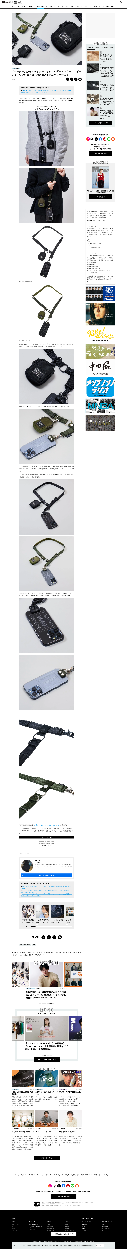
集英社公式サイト (37, 1241)
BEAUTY (64, 989)
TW (67, 79)
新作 (34, 944)
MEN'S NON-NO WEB (6, 2)
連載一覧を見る (46, 1158)
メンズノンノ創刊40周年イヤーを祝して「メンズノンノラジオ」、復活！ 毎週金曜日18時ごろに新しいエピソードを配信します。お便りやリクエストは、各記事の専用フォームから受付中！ (46, 1141)
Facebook (100, 139)
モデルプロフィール (86, 6)
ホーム (14, 6)
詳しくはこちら (100, 1245)
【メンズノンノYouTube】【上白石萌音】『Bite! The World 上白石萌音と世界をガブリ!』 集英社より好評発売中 (46, 1046)
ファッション (40, 6)
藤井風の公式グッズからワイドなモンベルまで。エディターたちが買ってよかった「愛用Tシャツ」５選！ (107, 58)
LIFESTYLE (16, 1129)
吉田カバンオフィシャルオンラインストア (47, 825)
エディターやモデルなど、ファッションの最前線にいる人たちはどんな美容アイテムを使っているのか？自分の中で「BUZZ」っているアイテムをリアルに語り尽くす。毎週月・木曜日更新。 (70, 1101)
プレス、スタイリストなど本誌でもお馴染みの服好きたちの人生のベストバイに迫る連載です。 (46, 1099)
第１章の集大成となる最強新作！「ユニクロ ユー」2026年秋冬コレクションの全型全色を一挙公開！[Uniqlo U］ (107, 101)
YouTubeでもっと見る (48, 1059)
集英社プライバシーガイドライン (53, 1241)
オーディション (22, 6)
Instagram (88, 139)
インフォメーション (108, 6)
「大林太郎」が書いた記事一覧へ (46, 875)
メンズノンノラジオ (43, 1132)
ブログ (67, 6)
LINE (80, 79)
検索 (121, 2)
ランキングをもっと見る (100, 123)
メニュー (125, 2)
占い (100, 6)
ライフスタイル (74, 6)
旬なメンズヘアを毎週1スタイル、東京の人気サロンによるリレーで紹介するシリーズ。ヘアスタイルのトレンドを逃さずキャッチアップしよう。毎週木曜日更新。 (70, 1141)
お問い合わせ (67, 1241)
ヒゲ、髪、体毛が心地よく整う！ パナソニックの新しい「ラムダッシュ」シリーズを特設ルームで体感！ (42, 922)
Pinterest (104, 139)
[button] (29, 926)
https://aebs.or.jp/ (76, 1205)
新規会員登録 (102, 153)
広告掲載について (77, 1241)
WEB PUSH (113, 139)
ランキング (32, 6)
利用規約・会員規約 (89, 1241)
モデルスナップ (58, 6)
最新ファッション (34, 952)
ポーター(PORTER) (25, 944)
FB (71, 79)
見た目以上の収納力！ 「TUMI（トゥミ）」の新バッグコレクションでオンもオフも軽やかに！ (46, 995)
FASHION (16, 68)
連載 (95, 6)
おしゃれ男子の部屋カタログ (23, 1132)
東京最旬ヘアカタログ (67, 1132)
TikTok (92, 139)
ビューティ (49, 6)
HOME (14, 952)
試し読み (102, 197)
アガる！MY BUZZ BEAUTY (70, 1092)
